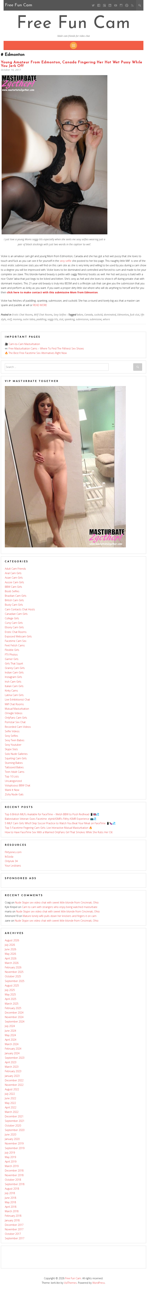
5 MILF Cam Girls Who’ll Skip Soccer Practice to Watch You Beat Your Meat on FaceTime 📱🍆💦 (60, 823)
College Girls (12, 618)
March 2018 (11, 1211)
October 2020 (13, 1125)
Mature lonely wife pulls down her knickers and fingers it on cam (59, 916)
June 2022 (10, 1098)
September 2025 (14, 981)
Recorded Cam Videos (18, 726)
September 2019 (14, 1148)
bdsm (80, 314)
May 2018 (10, 1202)
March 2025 (11, 1003)
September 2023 (14, 1057)
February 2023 (13, 1071)
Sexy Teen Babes (14, 740)
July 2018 (10, 1193)
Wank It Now (12, 790)
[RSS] (132, 5)
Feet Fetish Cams (15, 645)
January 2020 (12, 1139)
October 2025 (13, 976)
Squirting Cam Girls (16, 758)
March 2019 (11, 1166)
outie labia (29, 319)
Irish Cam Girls (13, 681)
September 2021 (14, 1121)
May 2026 (10, 953)
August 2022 (12, 1089)
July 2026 (10, 944)
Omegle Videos (13, 713)
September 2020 (14, 1130)
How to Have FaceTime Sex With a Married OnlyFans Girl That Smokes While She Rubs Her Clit (59, 832)
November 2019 (14, 1143)
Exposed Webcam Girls (18, 636)
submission (82, 319)
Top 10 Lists (12, 776)
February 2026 (13, 967)
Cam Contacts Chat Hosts (20, 609)
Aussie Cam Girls (14, 582)
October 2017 (13, 1233)
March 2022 (11, 1112)
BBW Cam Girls (13, 586)
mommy (17, 319)
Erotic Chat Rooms (22, 314)
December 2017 (14, 1225)
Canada (88, 314)
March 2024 (11, 1044)
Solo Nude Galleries (16, 754)
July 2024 (10, 1026)
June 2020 (10, 1134)
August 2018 (12, 1188)
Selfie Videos (12, 731)
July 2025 (10, 990)
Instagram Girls (13, 677)
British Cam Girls (14, 600)
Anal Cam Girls (13, 573)
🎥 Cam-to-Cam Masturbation (22, 344)
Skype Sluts (11, 749)
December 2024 (14, 1012)
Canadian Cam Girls (16, 614)
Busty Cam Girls (14, 604)
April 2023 (10, 1062)
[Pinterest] (126, 5)
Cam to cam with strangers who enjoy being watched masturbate (59, 907)
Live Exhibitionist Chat (17, 699)
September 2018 (14, 1184)
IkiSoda (9, 856)
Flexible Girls (12, 650)
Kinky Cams (11, 690)
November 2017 (14, 1229)
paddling (41, 319)
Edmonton (123, 314)
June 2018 (10, 1197)
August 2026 (12, 940)
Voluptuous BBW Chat (17, 785)
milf (9, 319)
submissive (96, 319)
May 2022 (10, 1103)
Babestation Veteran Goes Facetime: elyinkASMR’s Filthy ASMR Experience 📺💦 (50, 818)
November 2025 (14, 972)
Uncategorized (13, 781)
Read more (40, 305)
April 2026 (10, 958)
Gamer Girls (11, 659)
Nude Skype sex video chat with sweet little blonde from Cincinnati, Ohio (57, 902)
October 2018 (13, 1179)
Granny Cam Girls (15, 668)
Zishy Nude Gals (14, 794)
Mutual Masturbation (17, 708)
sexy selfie (65, 260)
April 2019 (10, 1161)
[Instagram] (121, 5)
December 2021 (14, 1116)
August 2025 (12, 985)
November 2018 (14, 1175)
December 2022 (14, 1080)
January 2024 (12, 1053)
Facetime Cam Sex (15, 641)
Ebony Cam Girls (14, 627)
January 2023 (12, 1076)
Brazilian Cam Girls (15, 595)
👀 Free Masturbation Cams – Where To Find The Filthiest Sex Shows (44, 348)
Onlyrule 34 (11, 861)
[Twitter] (93, 5)
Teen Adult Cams (14, 771)
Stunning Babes (14, 762)
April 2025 (10, 999)
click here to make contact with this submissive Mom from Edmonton (52, 292)
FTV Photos (11, 654)
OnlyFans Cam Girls (16, 717)
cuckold (98, 314)
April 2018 (10, 1206)
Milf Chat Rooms (43, 314)
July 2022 (10, 1093)
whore (106, 319)
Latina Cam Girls (14, 695)
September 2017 (14, 1238)
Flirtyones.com (13, 852)
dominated (110, 314)
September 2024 (14, 1021)
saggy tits (53, 319)
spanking (70, 319)
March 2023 (11, 1066)
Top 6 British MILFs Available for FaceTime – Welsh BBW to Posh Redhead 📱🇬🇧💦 (52, 814)
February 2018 (13, 1215)
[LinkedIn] (110, 5)
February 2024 (13, 1048)
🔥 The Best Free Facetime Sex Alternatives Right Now (36, 353)
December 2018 (14, 1170)
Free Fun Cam (74, 23)
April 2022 (10, 1107)
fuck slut (134, 314)
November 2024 (14, 1017)
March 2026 (11, 963)
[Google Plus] (104, 5)
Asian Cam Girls (14, 577)
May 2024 (10, 1035)
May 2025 (10, 994)
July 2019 (10, 1152)
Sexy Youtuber (13, 744)
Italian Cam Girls (14, 686)
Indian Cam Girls (14, 672)
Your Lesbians (13, 865)
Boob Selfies (12, 591)
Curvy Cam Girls (14, 622)
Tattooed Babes (14, 767)
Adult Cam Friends (15, 568)
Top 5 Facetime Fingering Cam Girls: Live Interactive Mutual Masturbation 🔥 (48, 827)
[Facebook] (99, 5)
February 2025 (13, 1008)
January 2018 (12, 1220)
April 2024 (10, 1039)
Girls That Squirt (14, 663)
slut (61, 319)
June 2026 (10, 949)
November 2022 (14, 1085)
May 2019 (10, 1157)
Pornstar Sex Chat (15, 722)
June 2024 (10, 1030)
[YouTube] (115, 5)
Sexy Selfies (60, 314)
